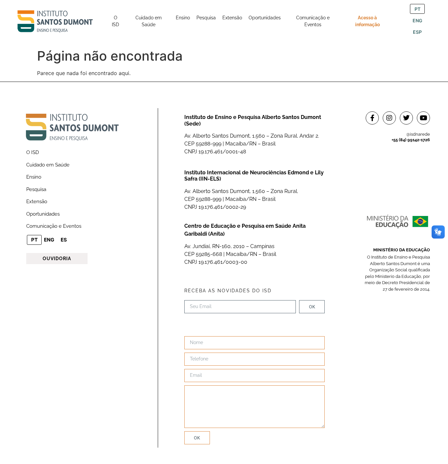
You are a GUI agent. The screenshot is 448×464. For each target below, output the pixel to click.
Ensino (33, 177)
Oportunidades (43, 214)
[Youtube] (423, 118)
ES (64, 240)
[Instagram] (389, 118)
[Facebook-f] (372, 118)
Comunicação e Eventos (53, 226)
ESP (417, 32)
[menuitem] (115, 21)
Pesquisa (36, 189)
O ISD (32, 152)
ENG (417, 20)
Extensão (36, 201)
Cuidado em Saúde (48, 165)
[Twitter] (406, 118)
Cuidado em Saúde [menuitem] (148, 21)
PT (417, 9)
